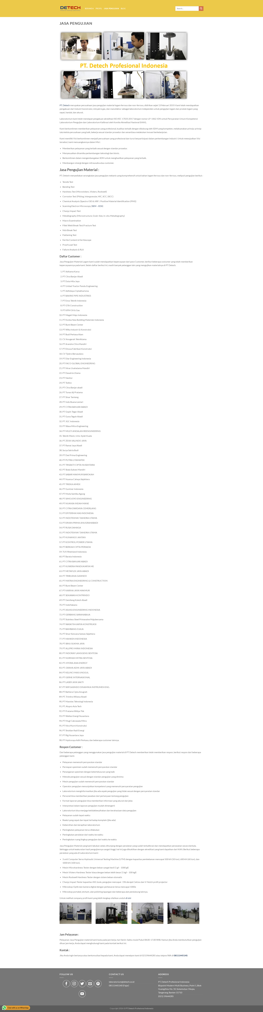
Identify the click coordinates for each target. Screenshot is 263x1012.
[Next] (200, 917)
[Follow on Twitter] (82, 983)
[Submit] (201, 8)
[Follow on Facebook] (66, 983)
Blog (123, 8)
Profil (99, 8)
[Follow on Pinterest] (98, 983)
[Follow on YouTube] (82, 993)
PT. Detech (65, 105)
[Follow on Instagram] (74, 983)
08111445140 (180, 955)
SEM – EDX (97, 206)
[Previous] (59, 917)
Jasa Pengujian (111, 8)
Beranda (89, 8)
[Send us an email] (90, 983)
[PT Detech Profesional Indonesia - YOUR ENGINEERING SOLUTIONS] (70, 8)
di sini (128, 898)
